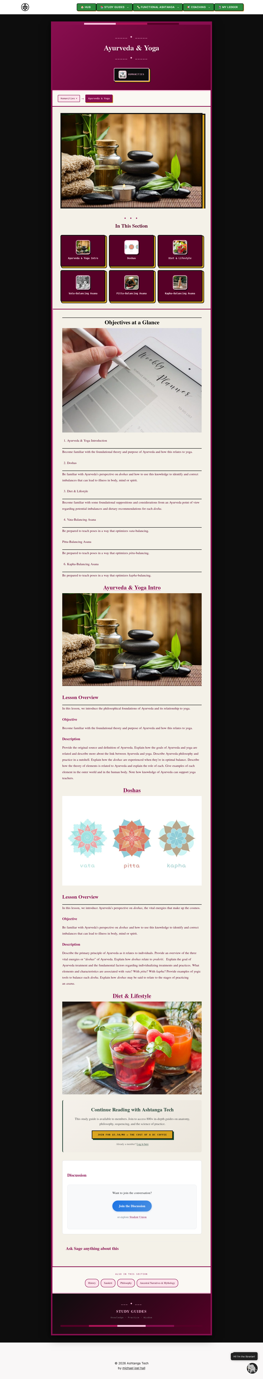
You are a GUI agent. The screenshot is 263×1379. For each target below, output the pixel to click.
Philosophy (126, 1283)
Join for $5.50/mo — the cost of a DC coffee (132, 1134)
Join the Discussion (132, 1206)
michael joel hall (133, 1368)
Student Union (138, 1217)
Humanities (69, 98)
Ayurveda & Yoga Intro (132, 587)
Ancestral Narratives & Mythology (157, 1283)
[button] (252, 1368)
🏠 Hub (86, 7)
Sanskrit (108, 1283)
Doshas (132, 790)
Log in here (142, 1144)
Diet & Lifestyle (132, 995)
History (92, 1283)
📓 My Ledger (228, 7)
